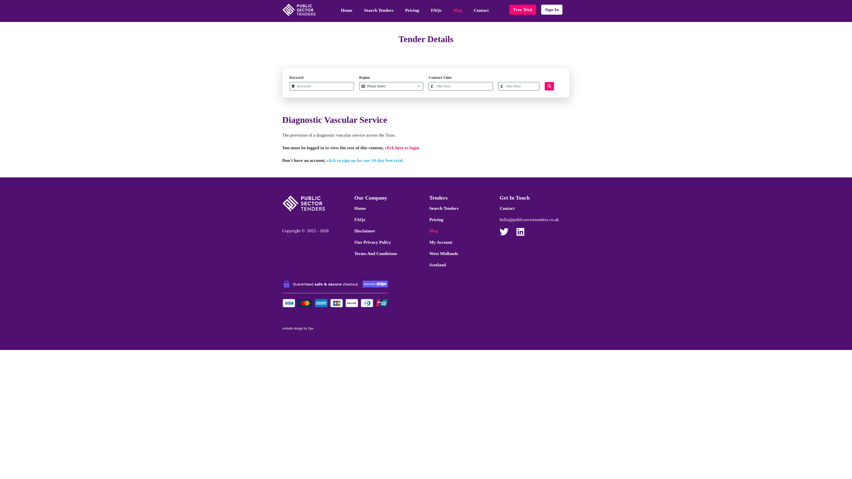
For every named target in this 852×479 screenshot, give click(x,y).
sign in (552, 9)
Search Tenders (378, 10)
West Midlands (443, 253)
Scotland (437, 264)
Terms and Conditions (375, 253)
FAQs (436, 10)
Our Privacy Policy (372, 242)
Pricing (412, 10)
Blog (457, 10)
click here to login (402, 147)
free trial (522, 9)
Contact (481, 10)
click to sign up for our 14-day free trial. (365, 160)
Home (346, 10)
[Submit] (549, 86)
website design (292, 328)
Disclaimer (364, 230)
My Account (440, 242)
